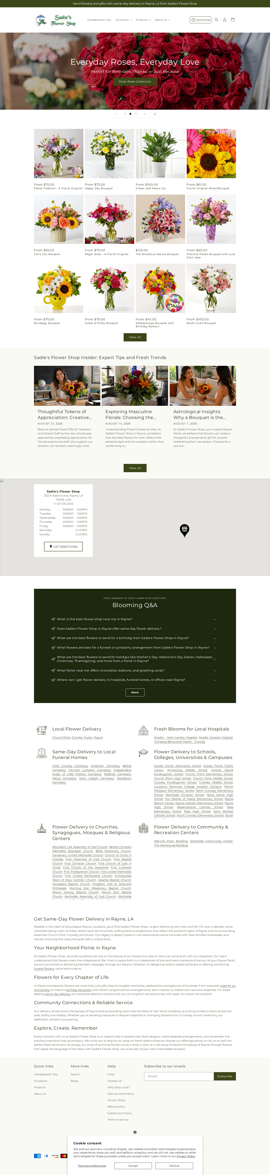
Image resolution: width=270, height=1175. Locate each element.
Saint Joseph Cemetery (96, 778)
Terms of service (117, 1119)
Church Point (61, 737)
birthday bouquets (78, 990)
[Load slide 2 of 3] (130, 114)
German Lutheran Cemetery (90, 770)
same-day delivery (57, 994)
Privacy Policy (186, 1156)
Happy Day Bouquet (99, 188)
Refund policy (116, 1106)
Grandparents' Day (46, 1074)
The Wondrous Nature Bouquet (157, 254)
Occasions (40, 1081)
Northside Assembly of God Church (90, 896)
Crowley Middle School (216, 782)
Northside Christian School (184, 795)
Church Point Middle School (213, 778)
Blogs (74, 1081)
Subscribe (224, 1076)
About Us (40, 1093)
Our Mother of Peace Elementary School (194, 799)
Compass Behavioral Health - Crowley (179, 741)
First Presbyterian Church (81, 871)
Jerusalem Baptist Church (71, 884)
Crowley (77, 737)
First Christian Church (80, 863)
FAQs (110, 1074)
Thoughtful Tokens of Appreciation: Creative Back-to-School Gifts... (63, 414)
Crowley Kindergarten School (175, 782)
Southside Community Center (211, 841)
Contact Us (114, 1081)
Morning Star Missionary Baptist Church (100, 888)
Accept (133, 1165)
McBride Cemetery (117, 774)
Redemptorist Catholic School (200, 807)
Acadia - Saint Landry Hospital (175, 737)
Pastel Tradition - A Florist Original (58, 188)
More (135, 692)
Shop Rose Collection (135, 81)
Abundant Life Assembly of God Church (80, 847)
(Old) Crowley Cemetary (70, 766)
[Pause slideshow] (154, 114)
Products (40, 1087)
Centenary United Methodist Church (77, 855)
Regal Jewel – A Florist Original (106, 254)
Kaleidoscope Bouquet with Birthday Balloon (155, 324)
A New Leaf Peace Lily (151, 188)
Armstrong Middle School (187, 770)
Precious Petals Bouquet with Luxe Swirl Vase (211, 255)
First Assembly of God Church (88, 859)
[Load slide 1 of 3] (125, 114)
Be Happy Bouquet (47, 323)
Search (75, 1074)
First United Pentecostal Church (88, 875)
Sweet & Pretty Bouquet (101, 323)
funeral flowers (44, 968)
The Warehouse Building (171, 845)
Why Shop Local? (118, 1087)
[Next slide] (145, 114)
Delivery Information (120, 1093)
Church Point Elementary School (209, 774)
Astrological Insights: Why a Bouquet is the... (199, 414)
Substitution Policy (119, 1113)
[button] (123, 20)
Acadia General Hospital (216, 737)
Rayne (98, 737)
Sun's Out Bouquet (47, 254)
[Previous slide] (116, 114)
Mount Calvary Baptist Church (75, 892)
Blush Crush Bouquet (201, 323)
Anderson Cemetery (105, 766)
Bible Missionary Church (113, 851)
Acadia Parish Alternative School (177, 766)
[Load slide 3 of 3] (136, 114)
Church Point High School (172, 778)
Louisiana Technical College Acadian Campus (188, 786)
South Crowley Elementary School (200, 815)
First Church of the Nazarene (85, 867)
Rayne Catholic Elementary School (199, 803)
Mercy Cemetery (64, 778)
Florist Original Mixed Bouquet (208, 188)
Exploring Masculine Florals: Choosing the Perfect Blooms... (129, 414)
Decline (174, 1165)
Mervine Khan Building (171, 841)
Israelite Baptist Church (114, 880)
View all (135, 337)
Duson (88, 737)
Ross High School (197, 811)
